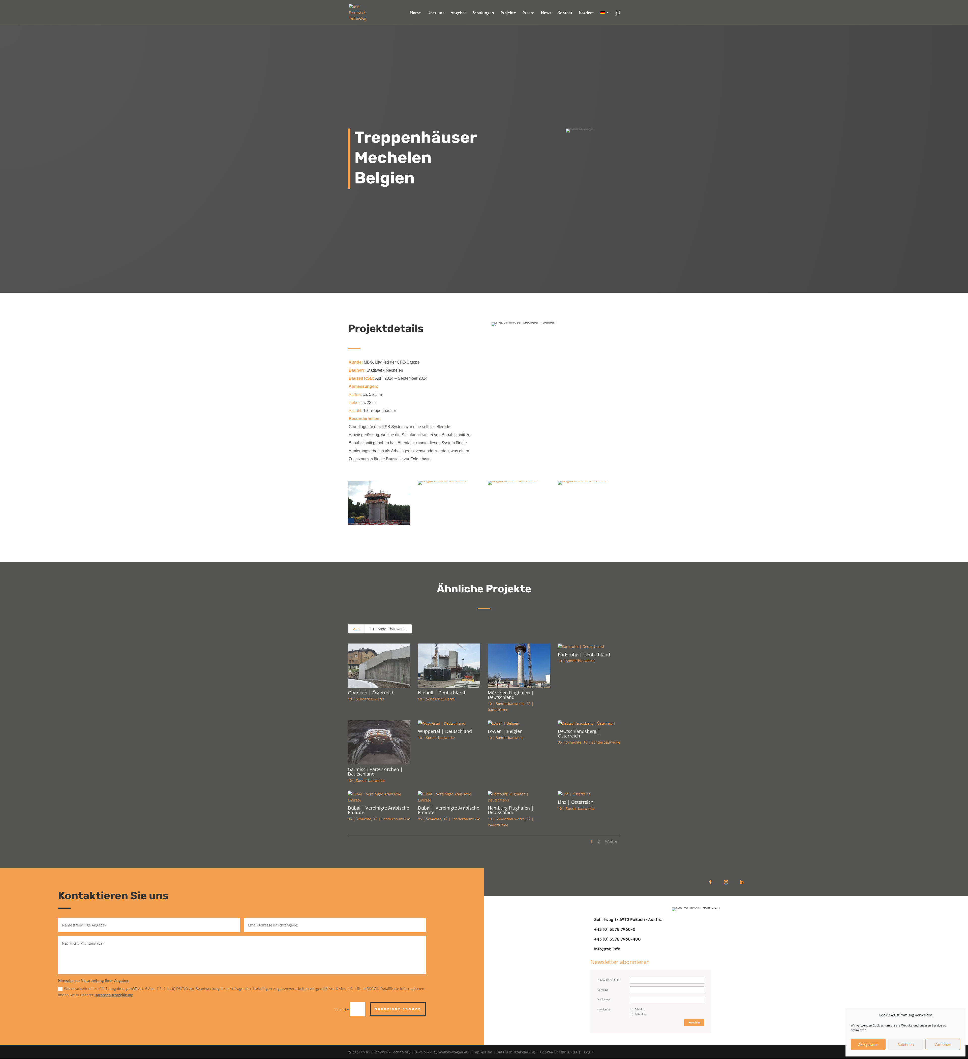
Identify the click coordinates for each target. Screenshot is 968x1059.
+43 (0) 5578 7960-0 (615, 929)
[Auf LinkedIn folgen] (741, 882)
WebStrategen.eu (453, 1052)
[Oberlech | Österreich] (379, 666)
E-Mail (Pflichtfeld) (608, 979)
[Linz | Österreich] (589, 794)
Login (589, 1052)
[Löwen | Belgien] (519, 723)
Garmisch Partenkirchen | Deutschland (375, 771)
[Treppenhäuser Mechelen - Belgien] (379, 525)
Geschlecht (603, 1009)
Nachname (603, 999)
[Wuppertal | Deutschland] (449, 723)
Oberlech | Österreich (371, 693)
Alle (356, 628)
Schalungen (483, 13)
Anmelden (694, 1022)
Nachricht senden (397, 1009)
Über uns (436, 13)
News (546, 13)
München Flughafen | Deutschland (511, 695)
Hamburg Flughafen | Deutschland (511, 810)
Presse (528, 13)
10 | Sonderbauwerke (388, 628)
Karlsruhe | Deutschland (584, 654)
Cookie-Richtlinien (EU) (560, 1052)
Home (415, 13)
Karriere (586, 13)
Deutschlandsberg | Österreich (579, 733)
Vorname (602, 989)
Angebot (458, 13)
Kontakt (565, 13)
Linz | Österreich (575, 802)
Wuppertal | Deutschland (445, 731)
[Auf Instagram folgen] (726, 882)
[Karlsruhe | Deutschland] (589, 647)
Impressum (482, 1052)
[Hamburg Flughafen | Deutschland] (519, 797)
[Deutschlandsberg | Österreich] (589, 723)
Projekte (508, 13)
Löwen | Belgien (505, 731)
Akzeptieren (868, 1044)
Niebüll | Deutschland (441, 693)
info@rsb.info (607, 949)
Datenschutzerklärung (114, 994)
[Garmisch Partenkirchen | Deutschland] (379, 742)
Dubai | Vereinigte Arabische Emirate (378, 810)
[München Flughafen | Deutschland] (519, 666)
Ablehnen (905, 1044)
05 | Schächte (569, 742)
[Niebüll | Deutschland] (449, 666)
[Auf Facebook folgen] (710, 882)
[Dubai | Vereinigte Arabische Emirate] (379, 797)
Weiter (611, 841)
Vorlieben (942, 1044)
